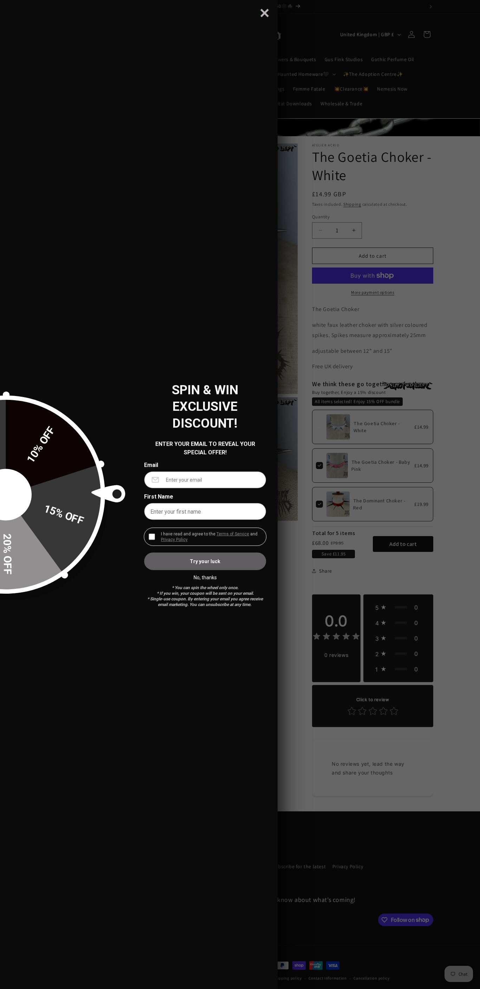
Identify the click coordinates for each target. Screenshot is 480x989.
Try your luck (205, 561)
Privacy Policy (174, 539)
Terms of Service (232, 534)
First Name (158, 497)
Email (151, 465)
